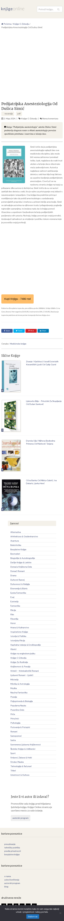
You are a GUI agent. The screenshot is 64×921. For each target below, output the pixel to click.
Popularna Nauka (18, 705)
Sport (13, 753)
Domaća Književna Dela (21, 566)
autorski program (21, 818)
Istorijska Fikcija (17, 640)
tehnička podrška (12, 847)
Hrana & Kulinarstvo (19, 627)
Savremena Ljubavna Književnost (25, 744)
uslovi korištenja (11, 879)
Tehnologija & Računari (21, 766)
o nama (7, 876)
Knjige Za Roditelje (19, 662)
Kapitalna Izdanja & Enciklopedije (25, 645)
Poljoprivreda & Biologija (21, 701)
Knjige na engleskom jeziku (22, 653)
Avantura (14, 540)
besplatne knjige (12, 854)
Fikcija (13, 610)
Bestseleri (15, 553)
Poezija (13, 697)
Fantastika (15, 605)
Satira (13, 740)
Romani (13, 731)
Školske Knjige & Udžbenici (22, 749)
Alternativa (15, 532)
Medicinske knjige (18, 343)
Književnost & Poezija (20, 666)
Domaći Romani (17, 571)
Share (8, 331)
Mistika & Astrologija (20, 684)
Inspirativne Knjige (19, 631)
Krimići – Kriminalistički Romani (24, 671)
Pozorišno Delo (17, 710)
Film (12, 614)
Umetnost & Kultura (19, 775)
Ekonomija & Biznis (19, 588)
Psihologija (15, 723)
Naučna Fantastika (18, 692)
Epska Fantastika (18, 592)
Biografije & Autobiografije (22, 558)
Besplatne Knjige (18, 549)
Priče (12, 714)
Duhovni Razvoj (17, 579)
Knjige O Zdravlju (29, 118)
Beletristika (15, 545)
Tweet (20, 331)
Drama (13, 575)
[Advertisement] (32, 66)
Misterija (14, 679)
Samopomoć (16, 736)
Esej (12, 597)
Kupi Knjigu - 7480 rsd (17, 298)
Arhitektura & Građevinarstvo (24, 536)
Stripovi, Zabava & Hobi (21, 757)
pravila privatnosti (12, 851)
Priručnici (14, 718)
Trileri (13, 770)
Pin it (32, 331)
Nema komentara (50, 118)
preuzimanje (9, 844)
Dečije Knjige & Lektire (20, 562)
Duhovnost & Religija (20, 584)
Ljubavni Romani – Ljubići (21, 675)
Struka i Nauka (17, 762)
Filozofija (14, 618)
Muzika (13, 688)
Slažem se (33, 916)
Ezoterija (14, 601)
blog (6, 886)
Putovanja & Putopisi (20, 727)
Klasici (13, 649)
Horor (13, 623)
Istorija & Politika (18, 636)
